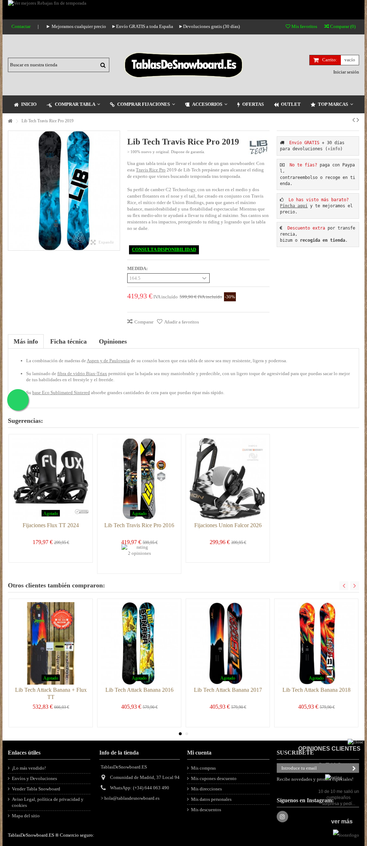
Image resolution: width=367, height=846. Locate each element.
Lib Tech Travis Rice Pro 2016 (139, 525)
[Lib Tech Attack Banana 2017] (227, 643)
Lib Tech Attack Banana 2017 (228, 690)
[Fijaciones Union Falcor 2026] (227, 479)
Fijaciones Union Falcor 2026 (228, 525)
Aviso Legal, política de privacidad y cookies (48, 802)
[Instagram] (282, 816)
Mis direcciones (206, 788)
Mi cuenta (199, 753)
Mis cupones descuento (214, 778)
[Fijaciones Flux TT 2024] (50, 479)
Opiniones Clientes (329, 749)
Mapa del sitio (26, 815)
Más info (26, 341)
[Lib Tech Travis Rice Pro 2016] (139, 479)
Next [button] (354, 585)
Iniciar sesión (345, 72)
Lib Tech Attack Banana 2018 (316, 690)
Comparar (143, 322)
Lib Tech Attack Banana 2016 (139, 690)
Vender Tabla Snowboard (36, 788)
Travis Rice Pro (151, 169)
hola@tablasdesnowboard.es (131, 798)
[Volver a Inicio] (10, 121)
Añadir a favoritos (181, 322)
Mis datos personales (211, 799)
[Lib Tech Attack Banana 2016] (139, 643)
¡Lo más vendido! (29, 768)
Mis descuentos (206, 809)
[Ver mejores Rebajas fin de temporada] (183, 9)
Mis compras (203, 768)
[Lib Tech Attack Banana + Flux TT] (50, 643)
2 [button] (186, 733)
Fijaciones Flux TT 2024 (51, 525)
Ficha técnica (68, 341)
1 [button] (180, 733)
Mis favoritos (303, 26)
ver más (342, 821)
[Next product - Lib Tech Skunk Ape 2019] (358, 119)
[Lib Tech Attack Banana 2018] (316, 643)
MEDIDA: (138, 268)
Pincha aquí (294, 205)
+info (334, 148)
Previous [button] (343, 585)
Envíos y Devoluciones (34, 778)
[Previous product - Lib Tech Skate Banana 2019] (353, 119)
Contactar (20, 26)
